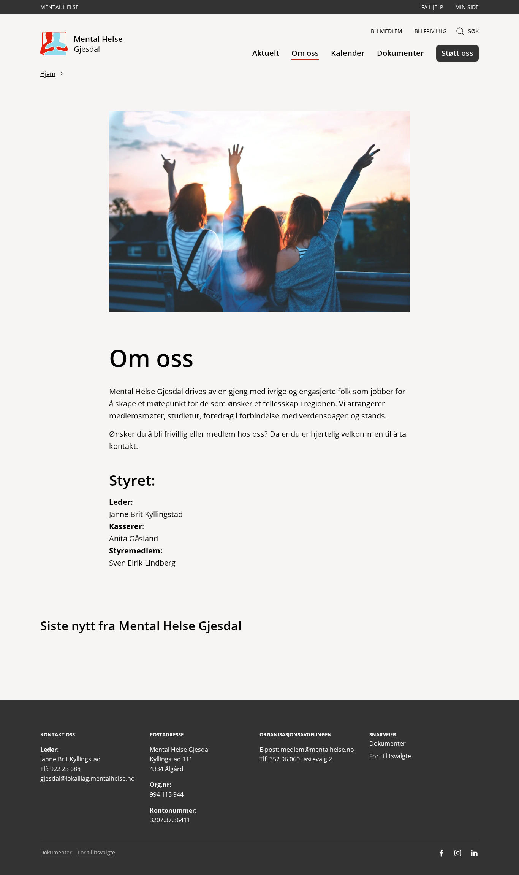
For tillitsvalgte (390, 756)
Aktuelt (265, 53)
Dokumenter (400, 53)
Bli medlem (386, 31)
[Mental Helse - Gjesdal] (54, 44)
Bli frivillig (430, 31)
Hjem (47, 74)
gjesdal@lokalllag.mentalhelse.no (87, 778)
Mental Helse (59, 7)
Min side (467, 7)
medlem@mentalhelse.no (317, 749)
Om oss (305, 53)
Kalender (348, 53)
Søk (473, 31)
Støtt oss (457, 53)
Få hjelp (432, 7)
